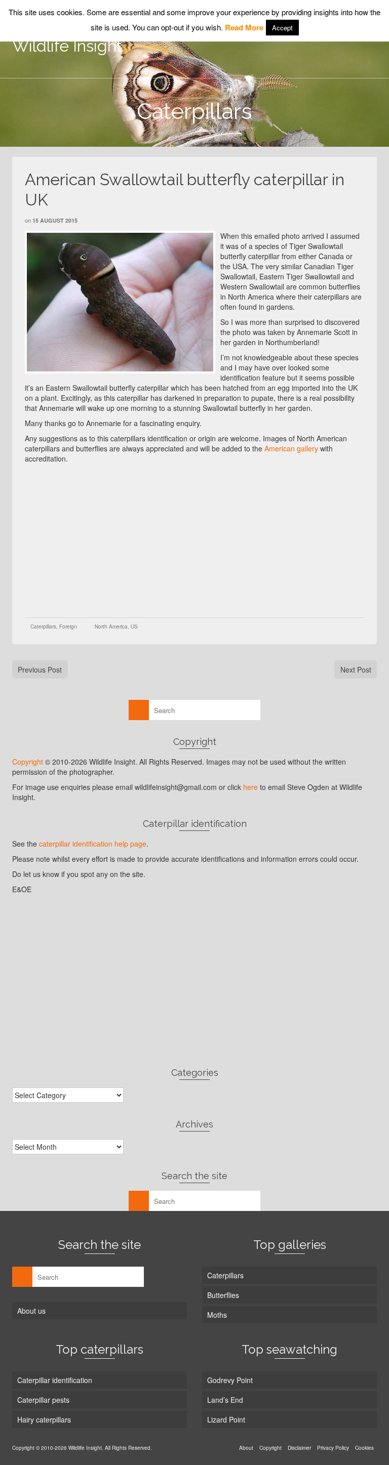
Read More (244, 27)
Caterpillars (43, 626)
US (134, 626)
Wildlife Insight (67, 45)
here (250, 787)
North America (111, 626)
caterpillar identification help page (92, 844)
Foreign (68, 626)
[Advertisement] (207, 539)
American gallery (291, 448)
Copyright (27, 762)
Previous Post (40, 669)
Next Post (355, 669)
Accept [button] (282, 27)
